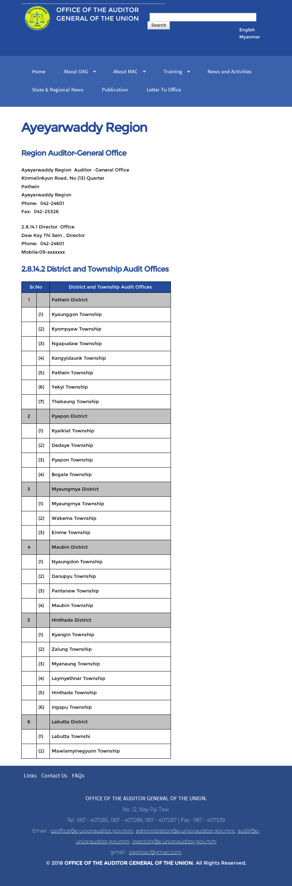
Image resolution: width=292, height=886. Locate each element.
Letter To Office (164, 90)
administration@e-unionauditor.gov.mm (185, 831)
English (247, 29)
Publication (115, 90)
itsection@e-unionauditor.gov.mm (174, 841)
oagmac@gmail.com (155, 852)
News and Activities (229, 72)
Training (170, 72)
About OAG (73, 72)
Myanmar (249, 36)
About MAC (123, 72)
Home (38, 72)
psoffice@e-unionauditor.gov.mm (92, 831)
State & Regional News (57, 90)
